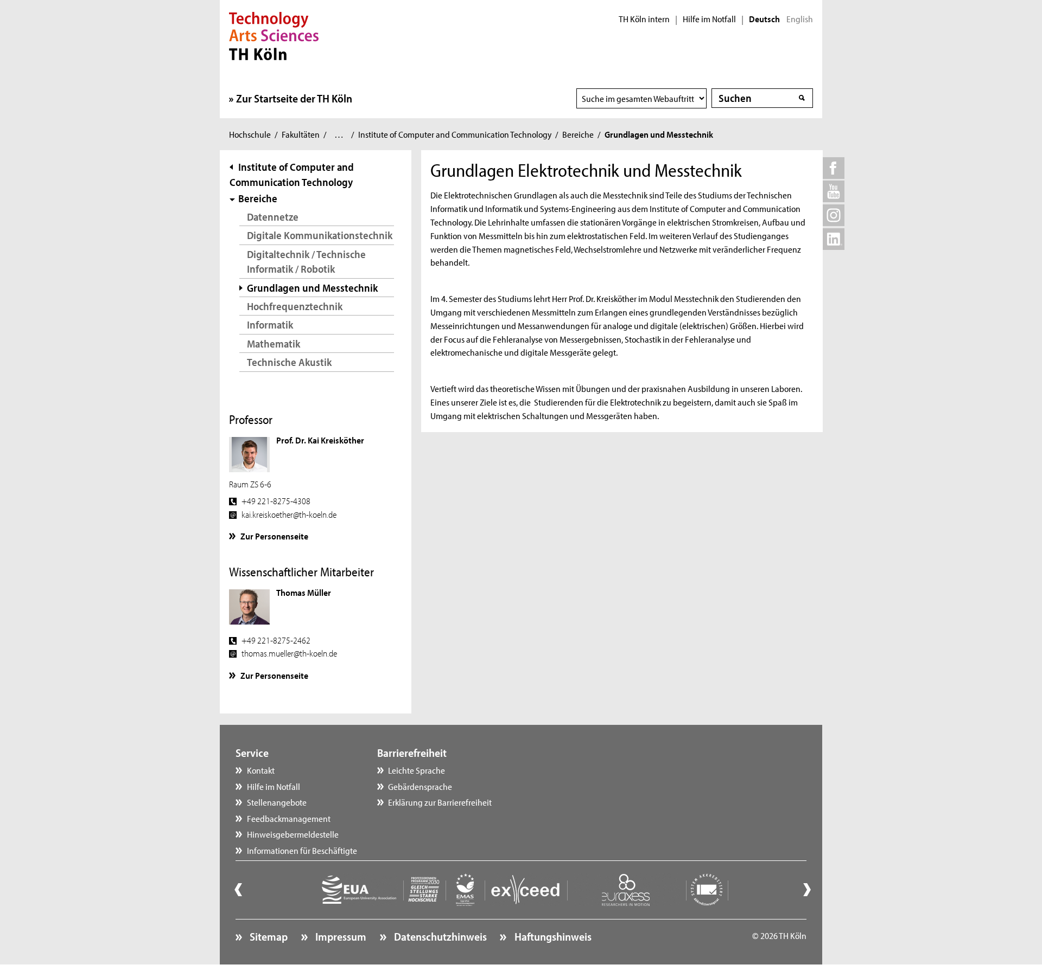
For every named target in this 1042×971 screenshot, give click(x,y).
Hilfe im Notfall (709, 19)
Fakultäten (301, 134)
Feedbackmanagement (289, 818)
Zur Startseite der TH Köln (294, 98)
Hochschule (250, 134)
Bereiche (578, 134)
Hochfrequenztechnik (294, 306)
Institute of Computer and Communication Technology (454, 134)
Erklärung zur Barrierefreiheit (440, 802)
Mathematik (273, 343)
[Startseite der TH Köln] (274, 34)
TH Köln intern (644, 19)
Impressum (339, 936)
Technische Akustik (289, 362)
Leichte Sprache (416, 770)
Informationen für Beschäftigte (302, 850)
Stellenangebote (277, 802)
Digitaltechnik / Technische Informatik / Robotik (306, 261)
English (799, 19)
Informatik (270, 324)
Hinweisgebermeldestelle (293, 834)
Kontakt (261, 770)
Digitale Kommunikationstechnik (319, 235)
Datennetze (272, 216)
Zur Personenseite (274, 536)
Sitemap (267, 936)
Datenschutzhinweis (439, 936)
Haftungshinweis (551, 936)
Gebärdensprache (420, 786)
